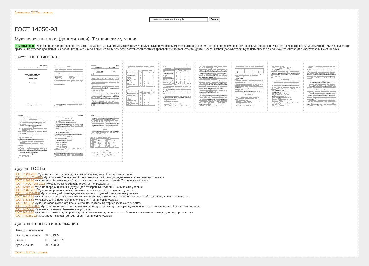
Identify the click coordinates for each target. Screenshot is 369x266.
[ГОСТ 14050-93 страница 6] (213, 110)
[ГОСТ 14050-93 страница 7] (249, 110)
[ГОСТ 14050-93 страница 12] (105, 161)
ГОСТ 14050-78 (24, 209)
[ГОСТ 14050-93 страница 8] (285, 110)
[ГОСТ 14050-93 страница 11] (69, 161)
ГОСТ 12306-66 (24, 180)
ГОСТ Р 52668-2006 (27, 193)
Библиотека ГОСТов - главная (34, 12)
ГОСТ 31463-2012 (26, 190)
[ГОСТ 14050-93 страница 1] (33, 110)
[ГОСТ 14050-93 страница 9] (321, 110)
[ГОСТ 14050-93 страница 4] (141, 110)
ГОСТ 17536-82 (24, 199)
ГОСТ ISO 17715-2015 (29, 177)
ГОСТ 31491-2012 (26, 174)
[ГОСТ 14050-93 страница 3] (105, 110)
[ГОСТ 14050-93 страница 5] (177, 110)
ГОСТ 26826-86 (24, 212)
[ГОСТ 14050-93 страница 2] (69, 110)
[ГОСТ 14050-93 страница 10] (33, 161)
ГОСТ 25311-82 (24, 203)
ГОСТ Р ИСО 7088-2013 (30, 183)
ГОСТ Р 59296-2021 (27, 206)
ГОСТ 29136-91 (24, 196)
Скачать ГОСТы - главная (31, 252)
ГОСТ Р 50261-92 (26, 215)
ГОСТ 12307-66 (24, 187)
